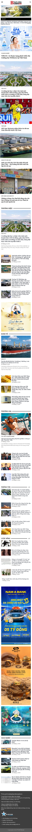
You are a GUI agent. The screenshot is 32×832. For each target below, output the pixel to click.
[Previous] (28, 23)
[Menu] (2, 2)
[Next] (30, 23)
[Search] (30, 2)
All (29, 487)
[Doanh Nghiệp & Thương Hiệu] (16, 3)
